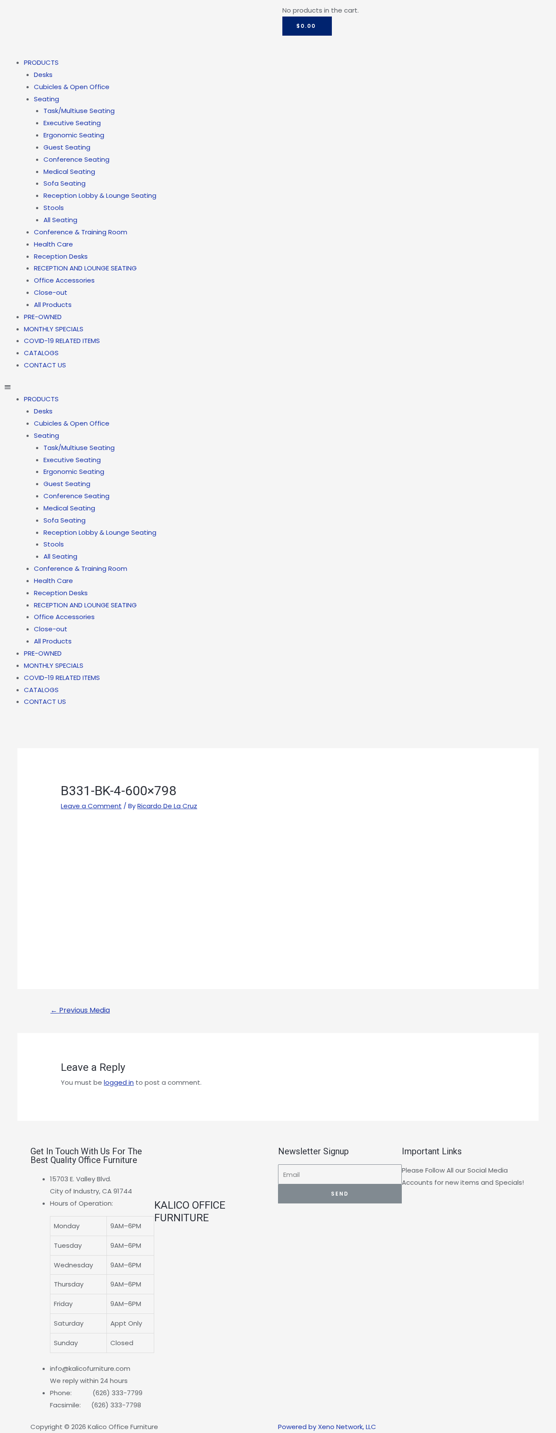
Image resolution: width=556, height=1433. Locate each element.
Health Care (53, 244)
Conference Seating (76, 159)
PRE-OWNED (43, 316)
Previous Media (80, 1010)
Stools (53, 207)
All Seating (60, 219)
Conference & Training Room (80, 232)
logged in (119, 1082)
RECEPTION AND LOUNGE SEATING (85, 268)
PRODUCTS (41, 62)
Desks (43, 74)
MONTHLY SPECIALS (53, 328)
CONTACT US (45, 365)
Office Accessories (64, 280)
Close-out (50, 292)
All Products (53, 304)
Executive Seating (72, 122)
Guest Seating (66, 147)
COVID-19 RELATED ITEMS (62, 340)
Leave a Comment (91, 805)
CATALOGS (41, 352)
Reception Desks (61, 256)
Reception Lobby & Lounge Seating (99, 195)
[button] (139, 387)
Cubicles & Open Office (71, 86)
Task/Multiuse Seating (79, 110)
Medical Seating (69, 171)
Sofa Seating (64, 183)
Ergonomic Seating (73, 135)
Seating (46, 98)
